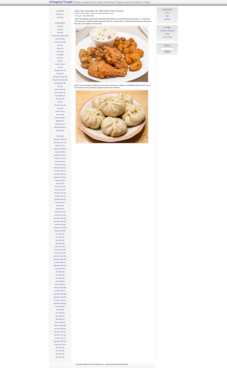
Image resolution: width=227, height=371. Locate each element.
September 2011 (59, 199)
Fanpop (59, 51)
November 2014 (59, 158)
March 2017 (59, 145)
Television (59, 99)
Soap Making (59, 95)
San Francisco (59, 92)
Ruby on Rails (59, 89)
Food (58, 54)
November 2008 (58, 297)
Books (59, 32)
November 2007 (59, 335)
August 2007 (59, 344)
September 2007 (58, 341)
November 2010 (58, 221)
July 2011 (59, 205)
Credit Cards (59, 39)
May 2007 (59, 354)
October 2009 (58, 262)
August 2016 (59, 152)
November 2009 (58, 259)
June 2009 (58, 275)
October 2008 (58, 300)
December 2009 (58, 256)
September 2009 (58, 265)
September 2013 (59, 167)
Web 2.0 (59, 114)
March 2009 (58, 284)
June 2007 (59, 350)
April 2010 (59, 243)
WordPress (59, 130)
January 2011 (59, 215)
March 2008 (58, 322)
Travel (59, 108)
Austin (59, 29)
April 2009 (59, 281)
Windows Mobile (59, 127)
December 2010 (58, 218)
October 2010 (58, 224)
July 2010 (59, 234)
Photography (58, 83)
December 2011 (59, 193)
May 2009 (59, 278)
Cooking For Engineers (59, 35)
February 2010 (58, 249)
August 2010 (59, 231)
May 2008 (59, 316)
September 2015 (59, 155)
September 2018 (59, 139)
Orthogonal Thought (61, 1)
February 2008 (58, 325)
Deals (59, 45)
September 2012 (59, 177)
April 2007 (59, 357)
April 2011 (59, 208)
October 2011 (59, 196)
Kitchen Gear (59, 64)
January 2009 (58, 290)
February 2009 (58, 287)
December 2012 (59, 171)
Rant (59, 86)
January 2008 (58, 328)
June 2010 (58, 237)
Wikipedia (59, 121)
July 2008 (59, 309)
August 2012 (59, 180)
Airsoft (59, 26)
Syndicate (167, 19)
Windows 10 (59, 124)
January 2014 (59, 164)
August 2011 (59, 202)
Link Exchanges (167, 37)
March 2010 (58, 246)
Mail (167, 16)
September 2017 (59, 142)
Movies (58, 73)
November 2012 (59, 174)
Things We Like (58, 105)
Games (59, 58)
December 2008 (58, 294)
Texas (59, 102)
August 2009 (59, 268)
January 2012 (59, 189)
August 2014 (59, 161)
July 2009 (59, 272)
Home (167, 13)
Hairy (59, 61)
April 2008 (59, 319)
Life (59, 67)
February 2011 (59, 212)
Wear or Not (59, 111)
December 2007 (59, 331)
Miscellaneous (59, 70)
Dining (59, 48)
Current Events (59, 42)
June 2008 (58, 313)
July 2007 (59, 347)
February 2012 (59, 186)
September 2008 (58, 303)
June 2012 (59, 183)
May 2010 (59, 240)
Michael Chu (60, 14)
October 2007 (59, 338)
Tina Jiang (60, 17)
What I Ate (58, 117)
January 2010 (58, 253)
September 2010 (58, 227)
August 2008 (59, 306)
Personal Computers (58, 80)
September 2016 (59, 148)
